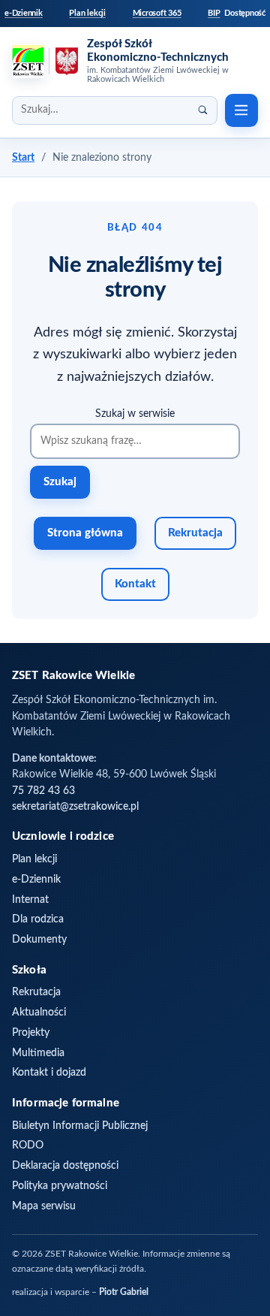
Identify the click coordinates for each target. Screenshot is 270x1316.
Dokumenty (39, 939)
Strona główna (85, 533)
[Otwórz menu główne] (241, 110)
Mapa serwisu (44, 1206)
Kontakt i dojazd (49, 1072)
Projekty (31, 1033)
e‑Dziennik (23, 13)
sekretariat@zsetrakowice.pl (75, 806)
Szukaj (60, 481)
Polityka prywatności (59, 1186)
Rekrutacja (195, 533)
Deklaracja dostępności (65, 1166)
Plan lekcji (87, 13)
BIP (214, 13)
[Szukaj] (203, 110)
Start (23, 157)
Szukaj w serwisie (135, 414)
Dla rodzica (38, 919)
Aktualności (39, 1012)
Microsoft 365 (157, 13)
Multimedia (38, 1053)
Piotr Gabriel (123, 1292)
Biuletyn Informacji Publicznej (80, 1126)
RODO (28, 1145)
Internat (30, 900)
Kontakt (135, 584)
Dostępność (245, 13)
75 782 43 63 (43, 791)
